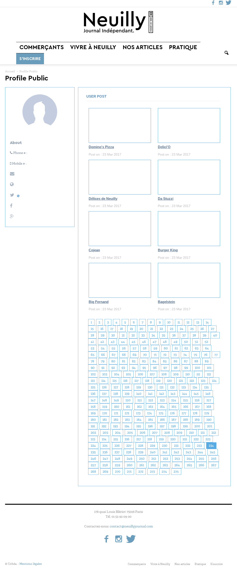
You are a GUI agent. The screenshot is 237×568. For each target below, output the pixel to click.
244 (200, 452)
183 (127, 419)
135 (206, 387)
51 (196, 341)
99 (186, 367)
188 (185, 419)
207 (154, 432)
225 (105, 445)
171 (116, 413)
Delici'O (164, 147)
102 (93, 374)
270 (117, 471)
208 (167, 432)
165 (174, 406)
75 (195, 354)
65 (92, 354)
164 (162, 406)
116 (125, 380)
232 (187, 445)
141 (150, 393)
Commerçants (41, 47)
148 (104, 400)
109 (175, 374)
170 (104, 413)
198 (173, 426)
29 (102, 335)
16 (101, 328)
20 (141, 328)
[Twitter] (228, 3)
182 (116, 419)
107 (152, 374)
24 (181, 328)
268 (93, 471)
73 (175, 354)
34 (153, 335)
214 (104, 439)
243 (188, 452)
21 (151, 328)
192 (104, 426)
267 (213, 465)
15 (92, 328)
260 (129, 465)
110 (187, 374)
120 (169, 380)
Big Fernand (99, 302)
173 (138, 413)
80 (113, 361)
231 (176, 445)
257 (93, 465)
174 (149, 413)
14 (207, 322)
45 (133, 341)
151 (139, 400)
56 (124, 348)
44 (123, 341)
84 (154, 361)
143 (173, 393)
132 (172, 387)
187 (174, 419)
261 (141, 465)
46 (144, 341)
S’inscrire (30, 59)
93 (123, 367)
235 (93, 452)
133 (183, 387)
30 (113, 335)
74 (185, 354)
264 (177, 465)
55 (113, 348)
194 (127, 426)
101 (209, 367)
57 (134, 348)
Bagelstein (166, 302)
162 (139, 406)
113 (93, 380)
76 (205, 354)
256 (213, 458)
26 (202, 328)
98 (176, 367)
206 (142, 432)
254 (189, 458)
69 (134, 354)
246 (93, 458)
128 (127, 387)
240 (153, 452)
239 (140, 452)
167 (197, 406)
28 (92, 335)
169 (93, 413)
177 (184, 413)
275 (176, 471)
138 (115, 393)
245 (212, 452)
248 (117, 458)
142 (161, 393)
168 (208, 406)
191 (93, 426)
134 (195, 387)
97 (165, 367)
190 (209, 419)
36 (174, 335)
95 (144, 367)
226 (117, 445)
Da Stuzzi (165, 199)
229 (152, 445)
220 (173, 439)
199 (185, 426)
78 (92, 361)
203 (105, 432)
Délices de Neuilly (103, 199)
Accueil (10, 71)
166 (185, 406)
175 (161, 413)
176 (172, 413)
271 (129, 471)
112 (209, 374)
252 (165, 458)
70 (145, 354)
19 (131, 328)
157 (208, 400)
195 (138, 426)
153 (162, 400)
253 (177, 458)
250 (142, 458)
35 (163, 335)
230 (164, 445)
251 (153, 458)
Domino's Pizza (101, 147)
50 (186, 341)
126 (104, 387)
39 (204, 335)
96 (155, 367)
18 (121, 328)
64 (207, 348)
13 (197, 322)
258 (105, 465)
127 (116, 387)
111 (198, 374)
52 (206, 341)
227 (128, 445)
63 (196, 348)
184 (139, 419)
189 (197, 419)
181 (105, 419)
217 (138, 439)
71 (155, 354)
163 (150, 406)
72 (164, 354)
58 (145, 348)
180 (93, 419)
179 (206, 413)
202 (93, 432)
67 (113, 354)
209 (179, 432)
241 (164, 452)
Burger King (168, 250)
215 (115, 439)
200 (197, 426)
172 (127, 413)
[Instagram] (220, 3)
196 (150, 426)
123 (203, 380)
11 (179, 322)
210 (191, 432)
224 (93, 445)
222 (196, 439)
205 (130, 432)
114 (103, 380)
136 (93, 393)
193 (115, 426)
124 (214, 380)
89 (207, 361)
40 (215, 335)
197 (162, 426)
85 (165, 361)
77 (216, 354)
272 (140, 471)
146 (208, 393)
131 (161, 387)
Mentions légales (30, 564)
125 (93, 387)
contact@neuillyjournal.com (131, 526)
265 (189, 465)
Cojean (94, 250)
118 (147, 380)
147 (93, 400)
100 (197, 367)
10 (169, 322)
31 (123, 335)
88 (196, 361)
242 (176, 452)
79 (102, 361)
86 (175, 361)
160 (116, 406)
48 (165, 341)
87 (185, 361)
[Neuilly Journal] (118, 22)
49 (175, 341)
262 (153, 465)
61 (176, 348)
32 (133, 335)
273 (152, 471)
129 (138, 387)
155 (185, 400)
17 (111, 328)
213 (93, 439)
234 (211, 445)
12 (188, 322)
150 (128, 400)
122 (192, 380)
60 (166, 348)
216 (127, 439)
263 (165, 465)
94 (134, 367)
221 (185, 439)
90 (93, 367)
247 (105, 458)
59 (155, 348)
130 (150, 387)
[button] (226, 53)
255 (201, 458)
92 (113, 367)
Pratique (183, 47)
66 (103, 354)
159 (104, 406)
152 (150, 400)
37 (184, 335)
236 (105, 452)
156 (197, 400)
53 (92, 348)
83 (144, 361)
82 (133, 361)
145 (196, 393)
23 (171, 328)
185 (150, 419)
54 (103, 348)
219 (161, 439)
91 (102, 367)
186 (162, 419)
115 (114, 380)
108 (164, 374)
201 (209, 426)
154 (173, 400)
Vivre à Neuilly (93, 47)
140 (138, 393)
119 (158, 380)
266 (201, 465)
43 (112, 341)
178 (195, 413)
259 (117, 465)
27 (212, 328)
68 (124, 354)
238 (128, 452)
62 (186, 348)
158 (93, 406)
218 (149, 439)
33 (143, 335)
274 (164, 471)
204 (118, 432)
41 (92, 341)
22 (161, 328)
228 (140, 445)
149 (116, 400)
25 (192, 328)
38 (194, 335)
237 (117, 452)
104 (116, 374)
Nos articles (142, 47)
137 (104, 393)
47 (154, 341)
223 (208, 439)
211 (203, 432)
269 (105, 471)
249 (129, 458)
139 (127, 393)
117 (136, 380)
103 (104, 374)
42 (102, 341)
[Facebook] (213, 3)
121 (181, 380)
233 (199, 445)
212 (214, 432)
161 (128, 406)
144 (184, 393)
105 (128, 374)
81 (123, 361)
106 (140, 374)
